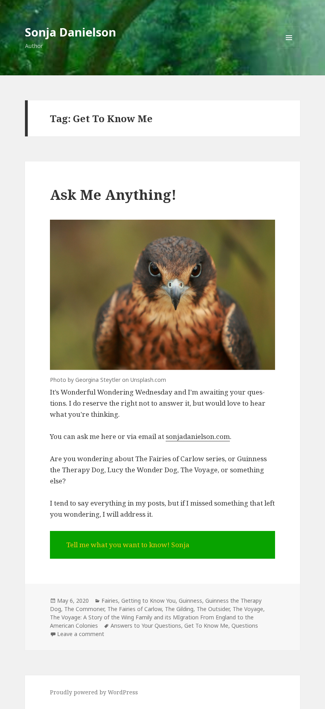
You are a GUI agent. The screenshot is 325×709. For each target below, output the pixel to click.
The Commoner (84, 609)
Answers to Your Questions (146, 625)
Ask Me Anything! (113, 194)
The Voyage (248, 609)
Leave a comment (80, 634)
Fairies (109, 600)
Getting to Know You (148, 600)
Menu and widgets (289, 48)
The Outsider (213, 609)
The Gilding (179, 609)
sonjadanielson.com (198, 436)
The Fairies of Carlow (134, 609)
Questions (244, 625)
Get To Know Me (206, 625)
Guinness (190, 600)
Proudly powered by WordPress (94, 692)
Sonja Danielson (70, 32)
